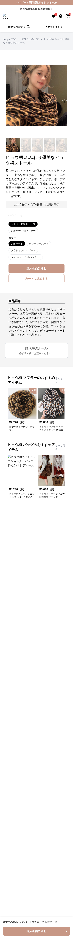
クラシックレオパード (23, 250)
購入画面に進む (36, 268)
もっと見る (59, 380)
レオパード (17, 243)
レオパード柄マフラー (23, 230)
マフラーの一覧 (30, 39)
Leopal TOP (9, 39)
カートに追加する (36, 278)
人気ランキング (54, 26)
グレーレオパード (39, 243)
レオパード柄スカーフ (23, 224)
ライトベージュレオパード (26, 257)
